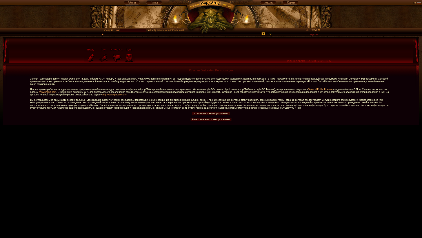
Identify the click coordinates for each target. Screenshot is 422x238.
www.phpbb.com (47, 92)
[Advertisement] (211, 135)
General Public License (320, 89)
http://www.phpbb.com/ (114, 94)
